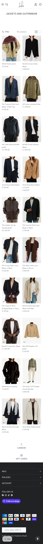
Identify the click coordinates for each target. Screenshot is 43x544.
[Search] (8, 4)
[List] (39, 31)
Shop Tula (10, 536)
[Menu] (2, 4)
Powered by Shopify (20, 536)
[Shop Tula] (21, 4)
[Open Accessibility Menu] (37, 538)
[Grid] (36, 31)
